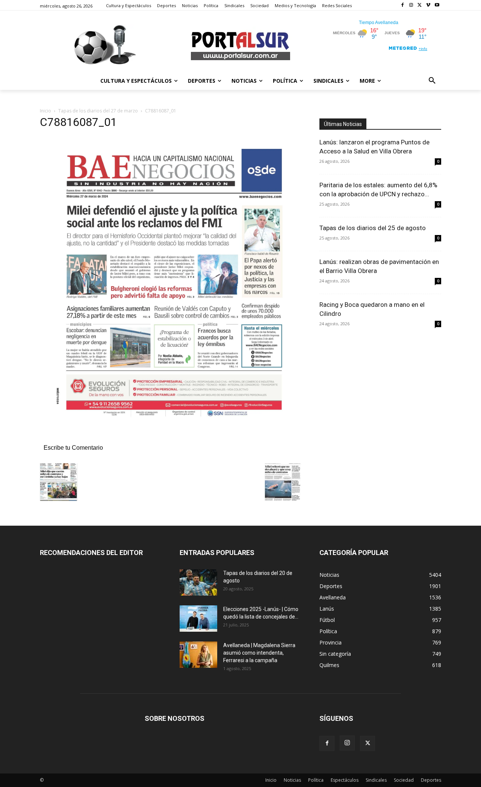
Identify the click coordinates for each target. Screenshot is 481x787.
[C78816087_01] (170, 440)
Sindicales (376, 780)
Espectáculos (344, 780)
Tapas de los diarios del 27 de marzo (98, 111)
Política (316, 780)
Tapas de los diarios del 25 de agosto (372, 228)
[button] (432, 81)
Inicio (45, 111)
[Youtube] (437, 5)
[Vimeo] (428, 5)
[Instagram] (411, 5)
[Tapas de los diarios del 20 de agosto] (198, 582)
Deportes (431, 780)
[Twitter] (420, 5)
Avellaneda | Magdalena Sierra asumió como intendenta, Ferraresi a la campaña (259, 652)
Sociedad (404, 780)
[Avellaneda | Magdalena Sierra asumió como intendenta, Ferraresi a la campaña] (198, 654)
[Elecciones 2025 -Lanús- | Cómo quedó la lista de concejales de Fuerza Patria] (198, 618)
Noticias (292, 780)
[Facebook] (402, 5)
